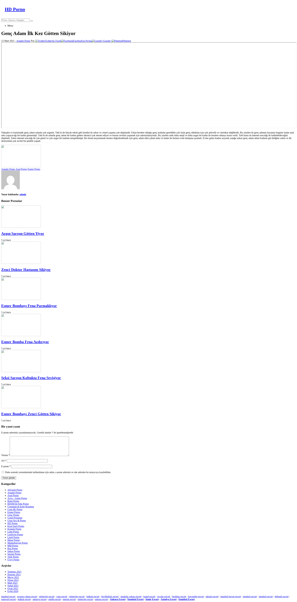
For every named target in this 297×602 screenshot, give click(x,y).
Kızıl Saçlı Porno (15, 526)
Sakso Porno (13, 551)
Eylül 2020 (12, 591)
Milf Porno (12, 545)
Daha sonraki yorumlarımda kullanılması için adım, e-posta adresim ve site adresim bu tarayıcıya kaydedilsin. (58, 472)
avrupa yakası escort (27, 596)
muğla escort (54, 599)
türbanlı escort (281, 596)
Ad (3, 460)
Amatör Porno (23, 41)
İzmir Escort (152, 599)
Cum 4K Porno (14, 509)
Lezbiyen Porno (15, 534)
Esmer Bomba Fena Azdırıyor (25, 342)
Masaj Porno (13, 540)
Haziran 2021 (14, 574)
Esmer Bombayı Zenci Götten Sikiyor (31, 414)
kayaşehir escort (196, 596)
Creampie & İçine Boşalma (20, 506)
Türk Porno (13, 557)
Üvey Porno (13, 559)
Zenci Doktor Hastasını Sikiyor (26, 270)
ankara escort (101, 599)
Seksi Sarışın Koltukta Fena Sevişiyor (31, 378)
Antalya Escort (168, 599)
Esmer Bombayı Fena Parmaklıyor (29, 306)
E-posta (6, 466)
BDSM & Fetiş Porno (18, 504)
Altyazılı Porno (14, 490)
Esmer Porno (34, 169)
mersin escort (69, 599)
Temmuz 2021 (14, 571)
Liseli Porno (13, 537)
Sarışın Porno (14, 554)
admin (22, 194)
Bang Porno (13, 501)
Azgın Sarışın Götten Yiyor (22, 234)
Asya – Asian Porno (17, 498)
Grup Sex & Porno (16, 520)
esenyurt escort (8, 599)
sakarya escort (39, 599)
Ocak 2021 (12, 588)
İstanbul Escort (135, 599)
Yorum (5, 455)
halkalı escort (92, 596)
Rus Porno (12, 548)
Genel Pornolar (14, 517)
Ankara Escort (117, 599)
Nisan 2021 (13, 580)
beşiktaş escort (179, 596)
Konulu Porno (14, 529)
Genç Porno (13, 515)
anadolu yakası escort (131, 596)
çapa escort (61, 596)
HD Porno (12, 523)
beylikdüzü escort (109, 596)
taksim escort (212, 596)
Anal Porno (21, 169)
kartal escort (149, 596)
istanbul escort (8, 596)
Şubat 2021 (13, 585)
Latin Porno (13, 531)
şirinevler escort (46, 596)
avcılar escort (163, 596)
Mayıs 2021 (13, 577)
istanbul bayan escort (230, 596)
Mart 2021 (12, 583)
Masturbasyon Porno (17, 543)
